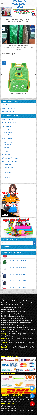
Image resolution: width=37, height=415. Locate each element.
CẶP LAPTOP (7, 144)
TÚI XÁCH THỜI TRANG (10, 158)
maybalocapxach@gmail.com (16, 316)
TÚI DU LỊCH (6, 155)
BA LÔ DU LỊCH (8, 134)
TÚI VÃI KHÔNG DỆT (9, 167)
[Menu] (2, 3)
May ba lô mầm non (8, 111)
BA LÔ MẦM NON (7, 119)
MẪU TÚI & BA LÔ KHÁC (10, 161)
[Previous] (1, 77)
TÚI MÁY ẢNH (7, 175)
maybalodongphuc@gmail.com (16, 311)
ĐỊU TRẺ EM (7, 180)
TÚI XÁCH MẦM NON (9, 123)
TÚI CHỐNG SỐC (8, 170)
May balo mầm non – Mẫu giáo (18, 5)
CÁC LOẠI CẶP (7, 139)
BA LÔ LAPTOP (8, 129)
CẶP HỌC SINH (8, 147)
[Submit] (34, 243)
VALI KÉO (5, 151)
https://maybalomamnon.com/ (17, 318)
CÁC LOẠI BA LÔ (7, 126)
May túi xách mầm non (9, 108)
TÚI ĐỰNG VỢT (8, 172)
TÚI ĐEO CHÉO (8, 165)
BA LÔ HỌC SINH (8, 132)
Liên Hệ (4, 105)
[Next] (35, 77)
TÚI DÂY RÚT (7, 177)
